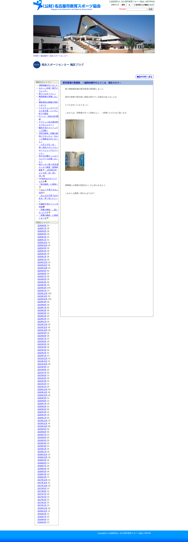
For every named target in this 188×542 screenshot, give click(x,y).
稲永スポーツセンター (59, 56)
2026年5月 (41, 234)
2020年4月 (41, 412)
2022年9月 (41, 333)
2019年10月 (42, 426)
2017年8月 (41, 491)
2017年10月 (42, 486)
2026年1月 (41, 240)
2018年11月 (42, 454)
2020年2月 (41, 415)
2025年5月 (41, 248)
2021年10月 (42, 364)
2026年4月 (41, 237)
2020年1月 (41, 418)
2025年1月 (41, 260)
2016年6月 (41, 519)
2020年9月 (41, 398)
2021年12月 (42, 358)
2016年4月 (41, 522)
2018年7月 (41, 466)
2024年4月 (41, 285)
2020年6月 (41, 406)
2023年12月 (42, 293)
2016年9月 (41, 514)
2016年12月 (42, 508)
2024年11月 (42, 265)
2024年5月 (41, 282)
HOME (36, 56)
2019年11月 (42, 423)
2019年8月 (41, 432)
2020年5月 (41, 409)
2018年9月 (41, 460)
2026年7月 (41, 228)
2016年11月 (42, 511)
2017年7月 (41, 494)
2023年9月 (41, 302)
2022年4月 (41, 347)
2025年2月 (41, 257)
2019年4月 (41, 443)
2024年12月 (42, 262)
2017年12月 (42, 480)
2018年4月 (41, 474)
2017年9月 (41, 488)
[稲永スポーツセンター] (67, 7)
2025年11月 (42, 243)
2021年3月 (41, 381)
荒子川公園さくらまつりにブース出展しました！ (48, 159)
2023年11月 (42, 296)
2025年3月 (41, 254)
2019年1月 (41, 452)
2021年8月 (41, 370)
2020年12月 (42, 389)
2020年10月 (42, 395)
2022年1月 (41, 356)
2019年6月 (41, 437)
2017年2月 (41, 503)
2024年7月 (41, 276)
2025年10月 (42, 245)
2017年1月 (41, 505)
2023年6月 (41, 310)
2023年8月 (41, 305)
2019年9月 (41, 429)
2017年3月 (41, 500)
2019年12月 (42, 421)
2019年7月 (41, 435)
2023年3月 (41, 316)
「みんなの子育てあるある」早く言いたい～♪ (48, 198)
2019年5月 (41, 440)
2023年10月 (42, 299)
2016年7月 (41, 517)
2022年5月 (41, 344)
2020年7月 (41, 404)
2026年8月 (41, 226)
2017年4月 (41, 497)
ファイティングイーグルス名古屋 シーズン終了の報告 (48, 111)
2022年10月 (42, 330)
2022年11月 (42, 327)
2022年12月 (42, 324)
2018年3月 (41, 477)
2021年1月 (41, 387)
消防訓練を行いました (48, 85)
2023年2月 (41, 319)
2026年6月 (41, 231)
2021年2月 (41, 384)
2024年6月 (41, 279)
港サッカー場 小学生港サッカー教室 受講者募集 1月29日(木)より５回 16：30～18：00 (48, 170)
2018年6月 (41, 469)
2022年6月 (41, 341)
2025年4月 (41, 251)
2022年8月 (41, 336)
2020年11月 (42, 392)
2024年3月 (41, 288)
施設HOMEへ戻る (144, 77)
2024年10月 (42, 268)
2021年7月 (41, 373)
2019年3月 (41, 446)
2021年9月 (41, 367)
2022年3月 (41, 350)
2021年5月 (41, 378)
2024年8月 (41, 274)
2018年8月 (41, 463)
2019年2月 (41, 449)
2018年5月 (41, 471)
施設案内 (44, 56)
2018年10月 (42, 457)
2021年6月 (41, 375)
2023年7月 (41, 308)
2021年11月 (42, 361)
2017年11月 (42, 483)
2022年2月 (41, 353)
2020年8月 (41, 401)
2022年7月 (41, 339)
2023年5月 (41, 313)
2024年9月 (41, 271)
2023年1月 (41, 322)
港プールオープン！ (47, 94)
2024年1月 (41, 291)
